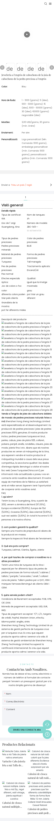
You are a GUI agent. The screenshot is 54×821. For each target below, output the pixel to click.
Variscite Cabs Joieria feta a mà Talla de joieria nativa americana (13, 763)
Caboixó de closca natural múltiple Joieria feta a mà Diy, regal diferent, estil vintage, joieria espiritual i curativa (13, 805)
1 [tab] (25, 197)
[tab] (28, 195)
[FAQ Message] (47, 734)
